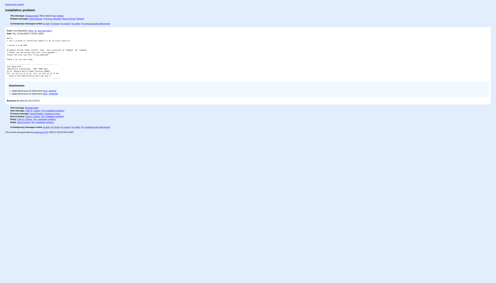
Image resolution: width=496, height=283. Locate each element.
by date (46, 24)
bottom (60, 16)
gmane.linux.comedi (14, 4)
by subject (66, 24)
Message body (31, 16)
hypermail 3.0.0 (41, 132)
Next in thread (69, 19)
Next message (36, 19)
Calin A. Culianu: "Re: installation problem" (45, 111)
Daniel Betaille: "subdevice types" (45, 114)
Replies (80, 19)
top (54, 16)
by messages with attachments (96, 24)
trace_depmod (49, 91)
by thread (55, 24)
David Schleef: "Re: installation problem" (35, 122)
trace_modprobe (50, 94)
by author (76, 24)
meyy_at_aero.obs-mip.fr (40, 31)
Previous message (52, 19)
